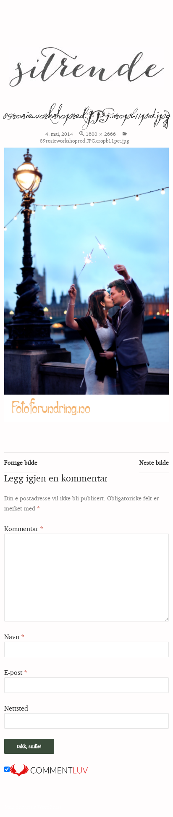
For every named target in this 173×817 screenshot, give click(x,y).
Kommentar (23, 528)
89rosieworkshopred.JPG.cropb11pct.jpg (84, 140)
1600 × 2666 (101, 134)
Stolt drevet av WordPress (32, 807)
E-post (15, 672)
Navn (14, 636)
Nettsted (16, 708)
